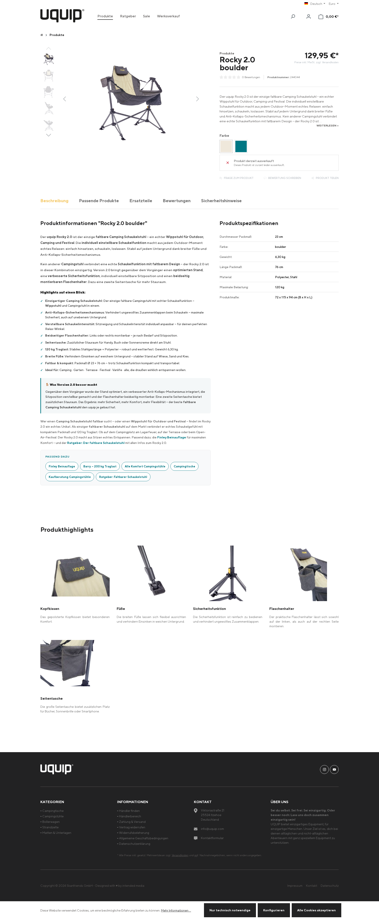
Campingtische (184, 466)
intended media (133, 885)
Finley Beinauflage (171, 437)
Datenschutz (330, 885)
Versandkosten (180, 855)
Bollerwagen (51, 821)
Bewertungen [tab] (177, 200)
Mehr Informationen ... (176, 910)
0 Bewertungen (251, 77)
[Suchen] (293, 16)
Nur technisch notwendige (229, 910)
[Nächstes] (197, 98)
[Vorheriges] (64, 98)
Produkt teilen (327, 178)
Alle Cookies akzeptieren (316, 910)
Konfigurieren (273, 910)
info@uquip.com (212, 829)
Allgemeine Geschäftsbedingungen (143, 838)
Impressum (294, 885)
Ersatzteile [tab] (140, 200)
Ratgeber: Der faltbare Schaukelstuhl (96, 443)
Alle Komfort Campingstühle (145, 466)
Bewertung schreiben (284, 178)
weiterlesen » (327, 125)
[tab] (54, 200)
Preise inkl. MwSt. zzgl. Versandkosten (316, 62)
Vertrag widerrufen (132, 827)
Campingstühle (53, 816)
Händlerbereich (130, 816)
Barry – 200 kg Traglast (99, 466)
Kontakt (311, 885)
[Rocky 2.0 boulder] (131, 98)
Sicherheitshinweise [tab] (221, 200)
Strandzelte (50, 827)
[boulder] (226, 146)
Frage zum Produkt (238, 178)
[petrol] (241, 146)
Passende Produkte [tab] (99, 200)
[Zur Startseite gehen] (62, 15)
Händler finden (129, 811)
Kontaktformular (212, 838)
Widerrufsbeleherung (134, 832)
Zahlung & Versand (132, 821)
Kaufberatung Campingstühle (70, 477)
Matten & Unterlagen (56, 832)
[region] (121, 98)
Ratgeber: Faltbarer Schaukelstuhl (123, 477)
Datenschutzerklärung (134, 843)
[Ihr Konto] (308, 16)
